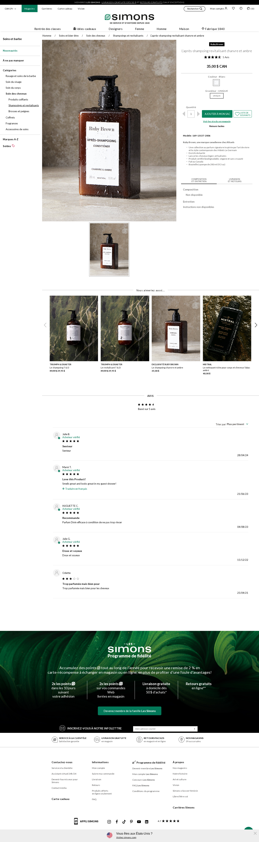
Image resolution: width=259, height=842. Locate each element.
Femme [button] (139, 29)
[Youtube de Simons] (139, 822)
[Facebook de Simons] (117, 822)
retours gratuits (151, 2)
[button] (194, 9)
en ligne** (199, 686)
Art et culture (179, 779)
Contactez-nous (62, 762)
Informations (100, 762)
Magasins (29, 8)
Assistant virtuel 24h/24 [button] (64, 773)
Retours (96, 785)
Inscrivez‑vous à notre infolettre (94, 728)
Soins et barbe (12, 39)
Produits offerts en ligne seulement (102, 792)
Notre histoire (180, 773)
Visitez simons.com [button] (126, 837)
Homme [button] (161, 29)
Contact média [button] (59, 787)
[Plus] (198, 114)
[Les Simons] (129, 647)
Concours (143, 779)
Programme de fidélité (129, 655)
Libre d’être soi (180, 796)
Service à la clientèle (62, 768)
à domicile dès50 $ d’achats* (156, 688)
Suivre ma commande (103, 773)
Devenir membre (147, 768)
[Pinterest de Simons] (131, 822)
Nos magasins (180, 768)
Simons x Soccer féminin (185, 790)
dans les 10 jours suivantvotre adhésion (63, 690)
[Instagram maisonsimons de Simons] (109, 822)
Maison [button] (184, 29)
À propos (178, 762)
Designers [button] (115, 29)
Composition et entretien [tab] (199, 180)
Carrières (47, 8)
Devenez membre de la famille (130, 711)
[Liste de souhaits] (233, 9)
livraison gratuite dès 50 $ (119, 2)
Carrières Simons (184, 807)
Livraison (96, 779)
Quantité (191, 107)
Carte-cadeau (65, 8)
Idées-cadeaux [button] (86, 29)
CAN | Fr (9, 8)
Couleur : (216, 76)
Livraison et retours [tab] (234, 180)
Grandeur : (216, 90)
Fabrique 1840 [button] (215, 29)
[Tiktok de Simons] (124, 822)
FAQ (94, 799)
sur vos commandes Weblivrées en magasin (111, 690)
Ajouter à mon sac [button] (217, 113)
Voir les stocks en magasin (217, 121)
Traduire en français (76, 488)
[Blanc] (216, 82)
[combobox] (232, 424)
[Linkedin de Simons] (146, 822)
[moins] (183, 114)
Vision (81, 8)
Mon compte (217, 8)
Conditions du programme (145, 791)
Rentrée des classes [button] (47, 29)
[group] (75, 337)
